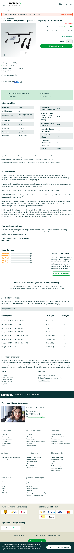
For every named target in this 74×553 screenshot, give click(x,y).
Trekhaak (4, 434)
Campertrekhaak (56, 434)
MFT (3, 486)
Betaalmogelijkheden (58, 459)
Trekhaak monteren (57, 439)
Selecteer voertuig (66, 14)
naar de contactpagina (36, 417)
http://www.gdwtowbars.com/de (51, 378)
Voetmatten (5, 441)
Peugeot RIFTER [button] (8, 309)
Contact (54, 461)
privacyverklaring (24, 548)
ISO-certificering (31, 459)
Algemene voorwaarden (33, 482)
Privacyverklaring (32, 486)
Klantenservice (57, 453)
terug (4, 10)
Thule (3, 490)
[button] (65, 4)
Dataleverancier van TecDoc (34, 457)
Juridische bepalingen (35, 478)
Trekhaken (55, 430)
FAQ (53, 464)
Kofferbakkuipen (6, 443)
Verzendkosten (56, 470)
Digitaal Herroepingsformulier (35, 495)
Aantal (62, 41)
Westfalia (4, 493)
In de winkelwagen (57, 46)
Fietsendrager (6, 437)
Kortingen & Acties (32, 461)
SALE (3, 445)
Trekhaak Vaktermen (57, 441)
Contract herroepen (37, 541)
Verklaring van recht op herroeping (36, 493)
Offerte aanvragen (57, 466)
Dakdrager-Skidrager (7, 439)
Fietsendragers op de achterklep (36, 441)
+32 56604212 (45, 381)
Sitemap (29, 490)
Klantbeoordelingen (32, 488)
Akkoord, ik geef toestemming (58, 547)
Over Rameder (32, 453)
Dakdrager (30, 437)
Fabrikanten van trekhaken (59, 437)
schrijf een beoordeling (61, 273)
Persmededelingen (32, 468)
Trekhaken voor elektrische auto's (61, 443)
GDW (3, 484)
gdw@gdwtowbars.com (48, 375)
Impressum (30, 484)
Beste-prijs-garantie (57, 457)
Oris (3, 488)
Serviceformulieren (57, 468)
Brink (3, 482)
